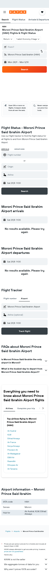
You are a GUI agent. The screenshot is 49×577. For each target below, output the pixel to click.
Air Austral (11, 431)
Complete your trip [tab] (26, 408)
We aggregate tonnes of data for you (21, 564)
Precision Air (12, 450)
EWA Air (10, 457)
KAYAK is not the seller (14, 559)
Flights (7, 531)
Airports (17, 531)
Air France (11, 442)
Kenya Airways (13, 446)
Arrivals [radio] (5, 149)
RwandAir (11, 461)
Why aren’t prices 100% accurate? (20, 569)
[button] (5, 12)
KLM (9, 434)
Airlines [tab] (9, 408)
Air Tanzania (12, 469)
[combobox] (27, 166)
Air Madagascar (13, 453)
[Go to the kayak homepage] (17, 12)
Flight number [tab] (10, 298)
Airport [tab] (24, 298)
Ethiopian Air (12, 465)
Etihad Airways (13, 438)
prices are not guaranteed (13, 551)
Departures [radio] (19, 149)
